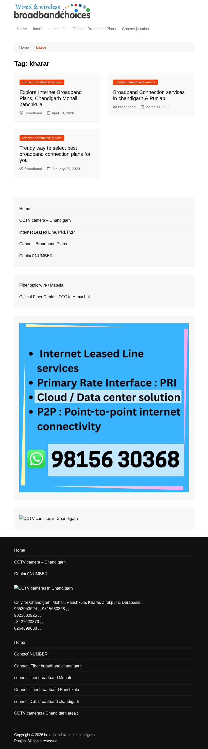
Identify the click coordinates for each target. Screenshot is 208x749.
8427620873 (27, 622)
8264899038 (25, 628)
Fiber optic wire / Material (41, 285)
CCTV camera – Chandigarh (45, 220)
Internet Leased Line (49, 29)
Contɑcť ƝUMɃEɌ (31, 574)
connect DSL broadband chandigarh (46, 701)
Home (22, 29)
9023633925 (25, 615)
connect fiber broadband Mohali (42, 678)
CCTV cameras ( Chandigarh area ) (46, 713)
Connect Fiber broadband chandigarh (48, 666)
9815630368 (53, 609)
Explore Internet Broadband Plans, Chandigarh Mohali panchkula (51, 98)
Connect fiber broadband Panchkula (46, 689)
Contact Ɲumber (135, 29)
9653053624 (26, 609)
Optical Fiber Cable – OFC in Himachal (54, 297)
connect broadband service (42, 82)
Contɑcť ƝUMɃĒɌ (36, 256)
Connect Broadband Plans (94, 29)
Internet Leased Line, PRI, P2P (47, 232)
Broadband (33, 113)
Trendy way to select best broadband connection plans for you (55, 154)
